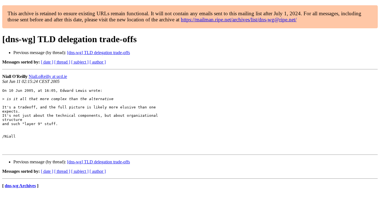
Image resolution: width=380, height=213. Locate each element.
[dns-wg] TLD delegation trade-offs (98, 52)
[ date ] (47, 62)
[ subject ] (79, 62)
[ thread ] (62, 62)
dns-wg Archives (20, 185)
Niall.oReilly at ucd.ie (48, 76)
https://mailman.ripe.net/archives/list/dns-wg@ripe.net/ (239, 19)
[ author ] (98, 62)
